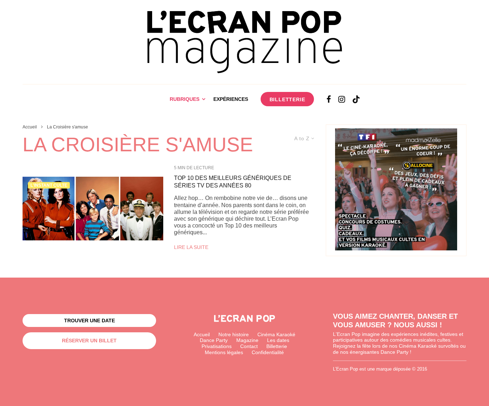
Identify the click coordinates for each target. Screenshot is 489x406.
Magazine (247, 340)
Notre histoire (233, 334)
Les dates (278, 340)
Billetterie (287, 99)
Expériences (230, 99)
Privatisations (217, 346)
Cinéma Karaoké (276, 334)
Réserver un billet (89, 340)
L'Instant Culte (48, 185)
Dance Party (214, 340)
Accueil (202, 334)
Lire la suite (191, 247)
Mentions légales (224, 352)
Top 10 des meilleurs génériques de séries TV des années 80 (232, 182)
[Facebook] (329, 99)
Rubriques (184, 99)
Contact (249, 346)
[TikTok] (356, 99)
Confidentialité (268, 352)
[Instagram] (342, 99)
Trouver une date (89, 320)
